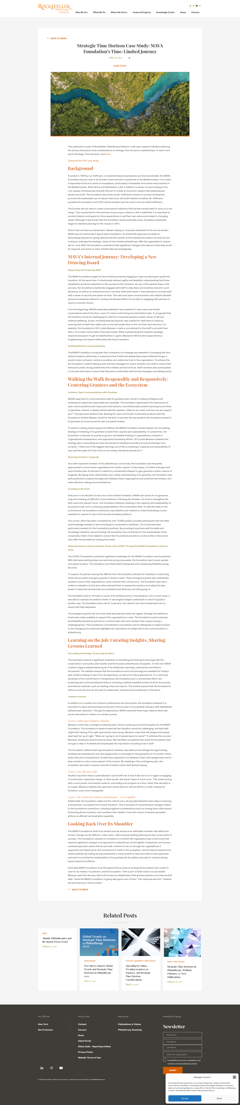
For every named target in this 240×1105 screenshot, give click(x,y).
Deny (219, 1098)
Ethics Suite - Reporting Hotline (94, 1046)
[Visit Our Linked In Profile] (42, 1068)
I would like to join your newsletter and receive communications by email (184, 1062)
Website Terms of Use (89, 1057)
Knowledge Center (165, 12)
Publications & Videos (129, 1024)
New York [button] (43, 1024)
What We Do (99, 12)
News (183, 12)
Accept (185, 1098)
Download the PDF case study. (83, 160)
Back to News (59, 38)
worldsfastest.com (97, 1079)
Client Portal (84, 1040)
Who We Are (82, 12)
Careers (195, 12)
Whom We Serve (119, 12)
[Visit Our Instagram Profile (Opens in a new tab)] (193, 6)
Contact (82, 1024)
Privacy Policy (85, 1052)
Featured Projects (142, 12)
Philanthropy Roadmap (130, 1029)
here (108, 154)
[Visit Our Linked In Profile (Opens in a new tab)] (190, 6)
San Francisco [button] (45, 1029)
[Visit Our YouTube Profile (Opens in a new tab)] (196, 6)
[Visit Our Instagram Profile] (51, 1068)
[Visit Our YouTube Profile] (61, 1068)
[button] (234, 1077)
